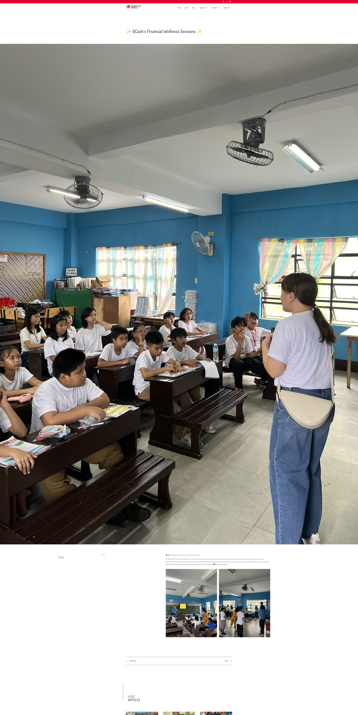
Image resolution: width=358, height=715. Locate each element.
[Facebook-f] (223, 1)
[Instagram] (226, 1)
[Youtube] (230, 1)
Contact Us (227, 8)
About (186, 8)
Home (179, 8)
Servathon (214, 8)
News (193, 8)
